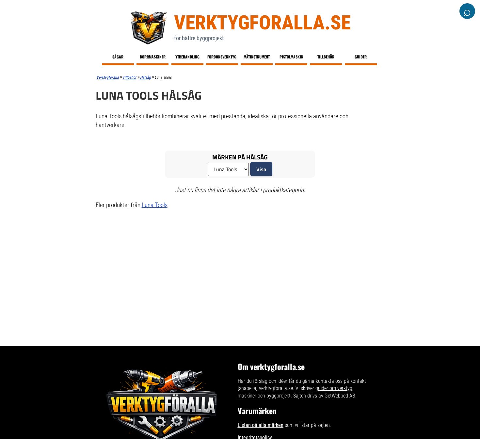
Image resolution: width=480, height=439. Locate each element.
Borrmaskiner (153, 56)
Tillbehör (325, 56)
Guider (361, 56)
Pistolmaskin (291, 56)
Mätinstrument (257, 56)
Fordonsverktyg (221, 56)
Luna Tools (155, 205)
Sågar (117, 56)
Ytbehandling (187, 56)
